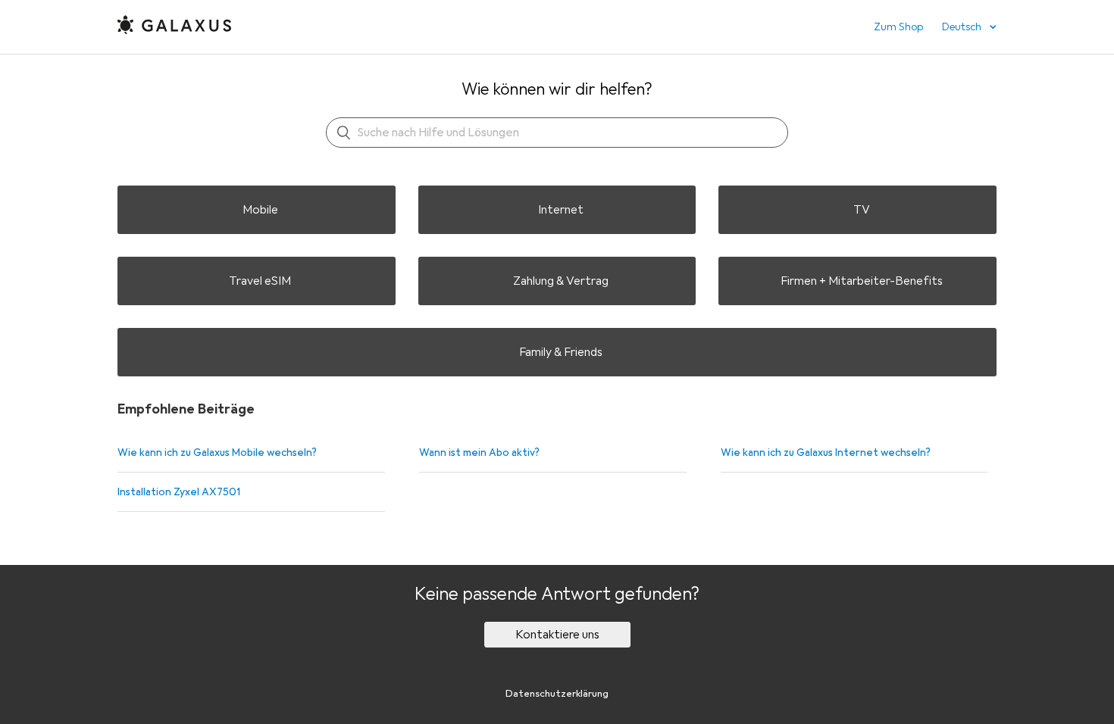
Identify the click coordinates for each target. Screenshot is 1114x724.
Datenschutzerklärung (557, 694)
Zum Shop (898, 26)
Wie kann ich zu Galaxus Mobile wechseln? (217, 452)
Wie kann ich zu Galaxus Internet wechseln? (826, 452)
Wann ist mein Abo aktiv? (479, 452)
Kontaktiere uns (557, 634)
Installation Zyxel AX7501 (178, 491)
